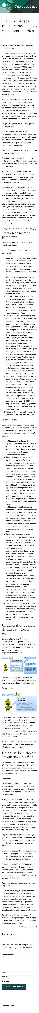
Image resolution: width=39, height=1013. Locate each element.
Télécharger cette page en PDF (28, 927)
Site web (5, 981)
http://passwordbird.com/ (12, 653)
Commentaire (8, 955)
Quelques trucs (25, 6)
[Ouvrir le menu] (19, 15)
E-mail (5, 976)
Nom (4, 972)
